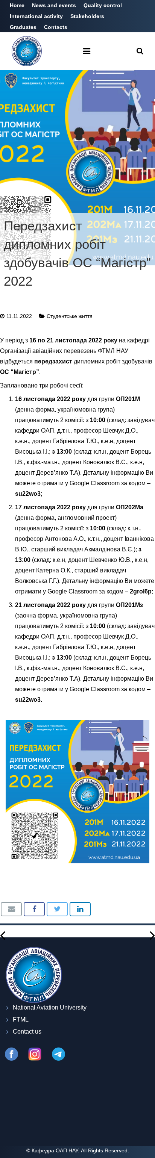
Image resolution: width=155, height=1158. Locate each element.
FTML (21, 1019)
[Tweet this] (57, 909)
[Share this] (34, 909)
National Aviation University (50, 1007)
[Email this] (11, 909)
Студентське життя (70, 316)
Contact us (27, 1031)
